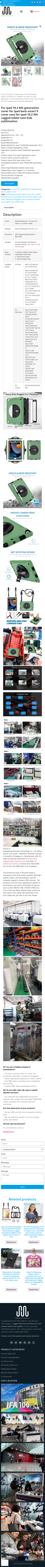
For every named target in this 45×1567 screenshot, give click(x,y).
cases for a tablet (34, 194)
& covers (22, 861)
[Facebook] (32, 2)
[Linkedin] (37, 2)
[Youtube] (40, 2)
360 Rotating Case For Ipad (15, 194)
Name (3, 1140)
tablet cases (19, 202)
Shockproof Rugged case (15, 199)
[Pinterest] (29, 1342)
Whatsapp (5, 1163)
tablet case (9, 202)
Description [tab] (9, 207)
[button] (21, 11)
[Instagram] (42, 2)
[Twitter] (35, 2)
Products (10, 94)
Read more (11, 1242)
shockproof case (7, 197)
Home (3, 94)
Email (3, 1154)
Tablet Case (19, 94)
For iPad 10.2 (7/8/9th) (15, 97)
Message (4, 1171)
